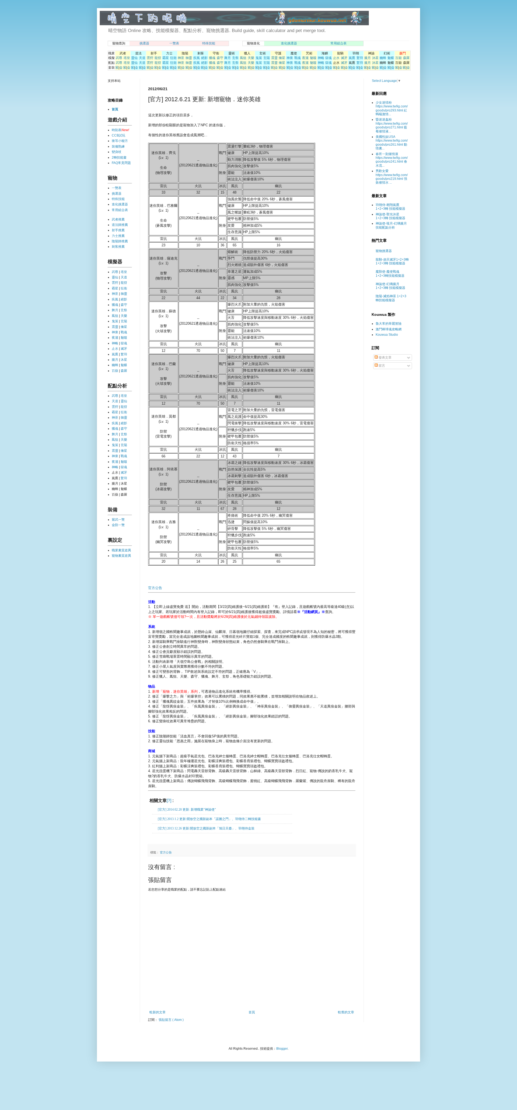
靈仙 (134, 58)
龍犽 (158, 58)
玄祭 (235, 58)
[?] (169, 800)
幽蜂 (383, 58)
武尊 (119, 58)
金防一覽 (118, 525)
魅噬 (313, 58)
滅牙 (344, 58)
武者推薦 (118, 219)
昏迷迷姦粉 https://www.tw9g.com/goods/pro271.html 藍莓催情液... (392, 125)
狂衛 (173, 58)
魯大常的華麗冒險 (388, 323)
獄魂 (328, 58)
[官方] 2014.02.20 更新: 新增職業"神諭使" (187, 809)
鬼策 (259, 58)
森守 (220, 58)
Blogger (282, 1049)
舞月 (227, 58)
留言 (381, 365)
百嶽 (398, 58)
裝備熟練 (118, 146)
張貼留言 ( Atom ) (171, 1020)
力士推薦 (118, 236)
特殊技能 (208, 43)
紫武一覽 (118, 519)
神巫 (181, 58)
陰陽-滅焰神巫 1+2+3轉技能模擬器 (391, 298)
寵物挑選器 (384, 251)
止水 (336, 58)
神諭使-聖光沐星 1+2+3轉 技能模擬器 (390, 216)
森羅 (406, 58)
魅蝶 (390, 58)
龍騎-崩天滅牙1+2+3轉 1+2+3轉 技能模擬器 (392, 261)
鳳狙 (243, 58)
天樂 (251, 58)
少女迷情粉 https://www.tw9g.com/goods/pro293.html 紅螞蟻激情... (392, 108)
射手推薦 (118, 230)
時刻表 (116, 130)
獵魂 (212, 58)
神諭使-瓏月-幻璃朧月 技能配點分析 (391, 225)
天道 (142, 58)
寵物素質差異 (121, 556)
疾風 (196, 58)
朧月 (367, 58)
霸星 (165, 58)
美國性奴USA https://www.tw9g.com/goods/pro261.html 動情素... (392, 142)
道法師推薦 (120, 225)
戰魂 (297, 58)
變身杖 (116, 152)
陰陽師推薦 (120, 241)
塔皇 (127, 58)
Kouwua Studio (387, 335)
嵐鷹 (352, 58)
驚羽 (360, 58)
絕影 (204, 58)
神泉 (290, 58)
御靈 (189, 58)
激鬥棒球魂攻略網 (388, 329)
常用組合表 (338, 43)
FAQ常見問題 (121, 163)
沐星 (375, 58)
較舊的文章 (346, 1012)
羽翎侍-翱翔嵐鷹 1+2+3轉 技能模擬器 (390, 207)
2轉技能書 (119, 157)
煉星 (282, 58)
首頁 (252, 1012)
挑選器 (144, 43)
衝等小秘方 (120, 141)
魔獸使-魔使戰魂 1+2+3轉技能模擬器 (390, 273)
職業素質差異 (121, 550)
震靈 (274, 58)
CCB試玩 (118, 135)
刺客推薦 (118, 246)
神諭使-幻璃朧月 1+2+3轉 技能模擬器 (390, 286)
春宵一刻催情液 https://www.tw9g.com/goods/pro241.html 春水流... (392, 159)
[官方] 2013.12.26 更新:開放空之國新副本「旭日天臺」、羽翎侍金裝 (206, 828)
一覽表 (174, 43)
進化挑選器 (289, 43)
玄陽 (266, 58)
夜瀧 (305, 58)
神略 (321, 58)
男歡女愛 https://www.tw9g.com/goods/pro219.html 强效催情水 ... (392, 176)
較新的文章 (157, 1012)
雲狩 (150, 58)
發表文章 (385, 357)
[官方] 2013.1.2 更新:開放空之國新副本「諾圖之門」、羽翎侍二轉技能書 (209, 819)
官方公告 (155, 588)
